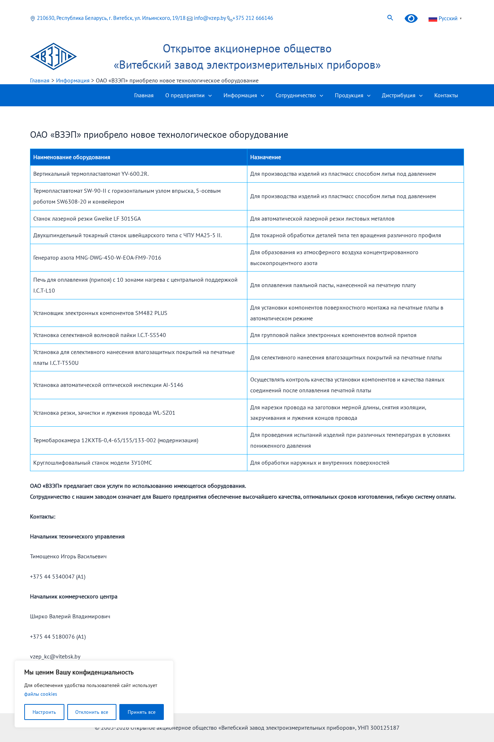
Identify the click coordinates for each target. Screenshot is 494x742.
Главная (144, 95)
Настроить (44, 712)
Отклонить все (91, 712)
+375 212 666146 (253, 17)
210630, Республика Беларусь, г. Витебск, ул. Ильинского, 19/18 (111, 17)
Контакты (446, 95)
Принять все (142, 712)
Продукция (349, 95)
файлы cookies (40, 694)
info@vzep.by (210, 17)
